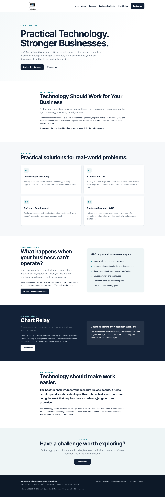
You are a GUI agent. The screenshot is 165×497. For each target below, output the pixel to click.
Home (76, 6)
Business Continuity (107, 6)
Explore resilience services (35, 291)
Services (92, 6)
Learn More (28, 347)
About (83, 6)
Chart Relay (123, 6)
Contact (141, 481)
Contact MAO (82, 461)
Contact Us (137, 6)
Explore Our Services (32, 67)
